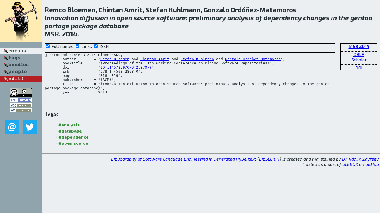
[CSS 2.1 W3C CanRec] (21, 116)
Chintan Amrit (154, 59)
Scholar (359, 59)
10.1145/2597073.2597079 (126, 67)
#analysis (69, 124)
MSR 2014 (359, 46)
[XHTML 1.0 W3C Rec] (21, 105)
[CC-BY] (21, 95)
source (144, 18)
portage (57, 26)
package (84, 26)
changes (316, 18)
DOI (358, 67)
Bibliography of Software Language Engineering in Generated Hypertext (183, 158)
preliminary (207, 18)
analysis (240, 18)
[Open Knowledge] (21, 100)
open (124, 18)
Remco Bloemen (114, 59)
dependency (282, 18)
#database (70, 130)
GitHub (372, 164)
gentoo (361, 18)
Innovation (61, 18)
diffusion (94, 18)
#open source (73, 143)
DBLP (358, 54)
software (171, 18)
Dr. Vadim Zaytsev (360, 158)
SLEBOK (350, 164)
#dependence (73, 137)
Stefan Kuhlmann (197, 59)
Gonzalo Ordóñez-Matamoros (253, 59)
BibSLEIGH (269, 158)
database (114, 26)
